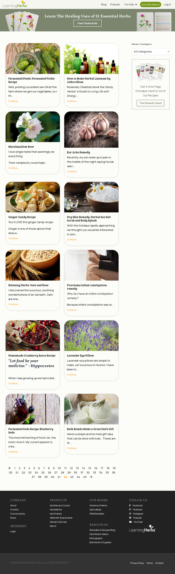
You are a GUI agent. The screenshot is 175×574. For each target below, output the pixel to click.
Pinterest (137, 509)
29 (69, 472)
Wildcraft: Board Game (61, 517)
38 (39, 477)
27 (56, 472)
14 (83, 468)
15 (89, 468)
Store (13, 517)
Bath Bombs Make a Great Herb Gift (90, 429)
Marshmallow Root (21, 146)
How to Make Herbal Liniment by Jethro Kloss (88, 80)
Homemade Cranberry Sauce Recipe (31, 355)
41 (59, 477)
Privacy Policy (137, 563)
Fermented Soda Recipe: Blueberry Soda (30, 430)
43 (71, 477)
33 (94, 472)
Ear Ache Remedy (78, 152)
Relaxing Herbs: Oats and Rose (28, 285)
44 (78, 477)
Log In (167, 4)
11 (65, 468)
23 (29, 472)
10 (59, 468)
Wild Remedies (97, 513)
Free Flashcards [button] (87, 23)
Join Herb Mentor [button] (150, 4)
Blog (103, 4)
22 (23, 472)
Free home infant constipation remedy (87, 286)
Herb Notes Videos (99, 534)
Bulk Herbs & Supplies (100, 542)
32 (88, 472)
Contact (14, 509)
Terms (149, 563)
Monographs (96, 538)
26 (49, 472)
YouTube (138, 521)
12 (71, 468)
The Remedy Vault (150, 103)
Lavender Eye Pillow (80, 355)
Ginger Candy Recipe (22, 217)
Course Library (17, 513)
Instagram (138, 513)
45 (85, 477)
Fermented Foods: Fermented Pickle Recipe (31, 80)
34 (100, 472)
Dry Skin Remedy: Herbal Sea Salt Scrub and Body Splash (89, 218)
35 (107, 472)
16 (95, 468)
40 (52, 477)
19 (114, 468)
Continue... (13, 101)
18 (108, 468)
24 (36, 472)
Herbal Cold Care (58, 521)
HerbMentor (56, 509)
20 (10, 472)
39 (46, 477)
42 (65, 477)
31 (82, 472)
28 (62, 472)
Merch (53, 526)
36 (113, 472)
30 (75, 472)
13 (77, 468)
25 (43, 472)
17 (101, 468)
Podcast (115, 4)
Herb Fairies (56, 513)
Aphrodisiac (95, 509)
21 (17, 472)
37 (33, 477)
